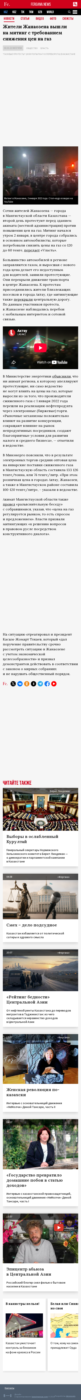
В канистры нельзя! (22, 1304)
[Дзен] (33, 683)
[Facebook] (47, 683)
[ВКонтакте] (20, 683)
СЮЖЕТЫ (68, 19)
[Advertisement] (40, 102)
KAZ (6, 12)
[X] (13, 683)
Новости (9, 19)
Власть (44, 48)
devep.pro (70, 1396)
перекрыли (23, 299)
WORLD (50, 12)
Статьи (25, 19)
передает (32, 250)
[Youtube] (54, 683)
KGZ (14, 12)
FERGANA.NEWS (41, 4)
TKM (31, 12)
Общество (32, 48)
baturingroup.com (40, 1397)
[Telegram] (40, 683)
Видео (40, 19)
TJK (22, 12)
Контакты (9, 1388)
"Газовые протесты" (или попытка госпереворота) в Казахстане (39, 54)
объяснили (61, 376)
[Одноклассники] (26, 683)
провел (9, 504)
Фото (53, 19)
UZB (40, 12)
